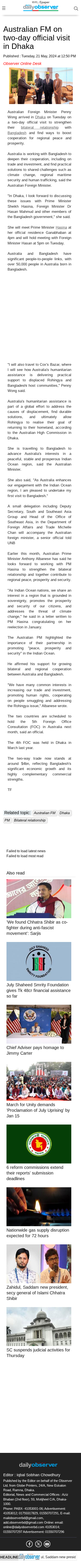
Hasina (61, 227)
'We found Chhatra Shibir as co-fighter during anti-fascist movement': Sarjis (37, 928)
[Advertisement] (40, 320)
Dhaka (40, 117)
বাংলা (34, 2)
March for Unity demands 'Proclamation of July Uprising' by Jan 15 (38, 1110)
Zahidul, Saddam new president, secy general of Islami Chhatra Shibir (37, 1293)
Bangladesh (17, 133)
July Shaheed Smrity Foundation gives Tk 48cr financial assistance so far (38, 990)
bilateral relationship (40, 127)
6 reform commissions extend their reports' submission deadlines (34, 1173)
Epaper (44, 2)
